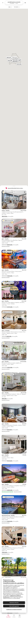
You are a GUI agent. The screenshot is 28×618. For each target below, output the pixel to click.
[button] (4, 216)
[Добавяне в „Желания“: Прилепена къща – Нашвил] (25, 497)
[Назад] (3, 2)
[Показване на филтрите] (25, 2)
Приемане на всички (14, 602)
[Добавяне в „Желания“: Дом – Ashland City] (25, 559)
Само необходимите (14, 606)
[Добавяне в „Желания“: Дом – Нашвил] (25, 220)
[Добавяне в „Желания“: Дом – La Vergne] (25, 312)
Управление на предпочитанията (14, 609)
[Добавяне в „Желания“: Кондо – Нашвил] (25, 192)
